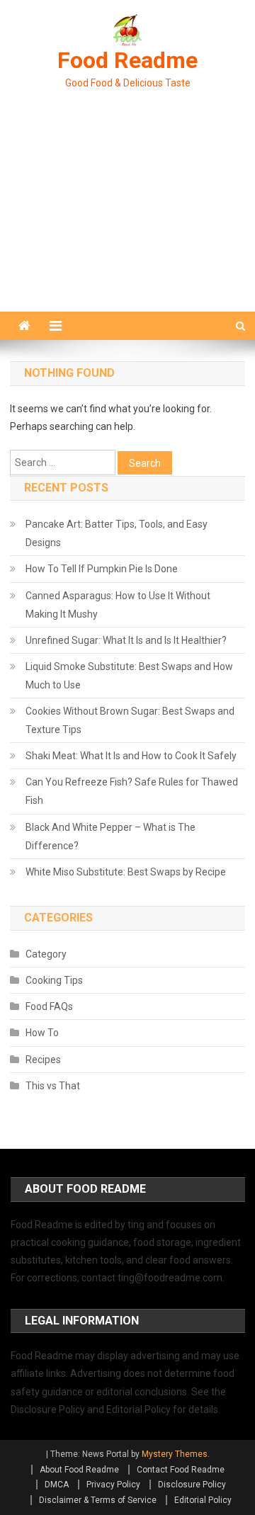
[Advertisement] (127, 218)
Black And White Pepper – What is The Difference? (111, 836)
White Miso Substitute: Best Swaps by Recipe (126, 872)
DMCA (57, 1485)
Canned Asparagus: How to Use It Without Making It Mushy (118, 605)
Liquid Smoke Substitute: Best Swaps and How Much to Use (129, 676)
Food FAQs (49, 1006)
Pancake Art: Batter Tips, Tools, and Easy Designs (117, 533)
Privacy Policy (113, 1485)
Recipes (43, 1059)
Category (46, 954)
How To (42, 1032)
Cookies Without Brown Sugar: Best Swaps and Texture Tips (130, 720)
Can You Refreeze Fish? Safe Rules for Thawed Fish (132, 791)
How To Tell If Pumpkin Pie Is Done (102, 568)
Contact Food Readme (181, 1470)
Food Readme (127, 60)
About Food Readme (79, 1470)
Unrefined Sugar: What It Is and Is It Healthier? (126, 640)
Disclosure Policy (192, 1485)
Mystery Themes (175, 1454)
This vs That (53, 1085)
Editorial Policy (203, 1500)
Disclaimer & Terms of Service (98, 1500)
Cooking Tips (54, 980)
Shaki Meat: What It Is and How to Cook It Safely (131, 755)
